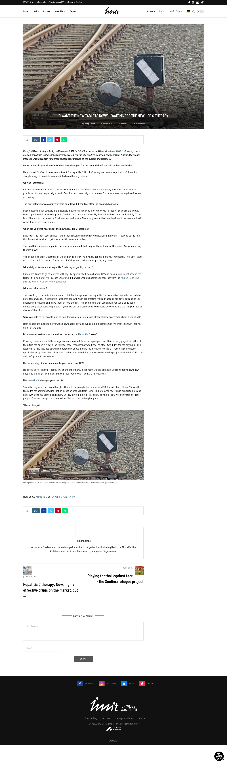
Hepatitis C (115, 151)
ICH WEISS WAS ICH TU (63, 496)
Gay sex (46, 11)
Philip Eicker (90, 123)
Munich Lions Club (130, 277)
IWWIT (26, 2)
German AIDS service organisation (67, 2)
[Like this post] (37, 139)
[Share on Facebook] (43, 139)
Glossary (151, 11)
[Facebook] (189, 2)
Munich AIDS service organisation (49, 281)
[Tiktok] (202, 2)
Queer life (59, 11)
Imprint (142, 718)
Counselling (90, 718)
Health (36, 11)
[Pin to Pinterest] (57, 139)
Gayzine (73, 11)
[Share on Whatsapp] (64, 139)
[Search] (193, 11)
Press (161, 11)
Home (25, 11)
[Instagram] (193, 2)
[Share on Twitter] (50, 139)
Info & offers (174, 11)
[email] (197, 2)
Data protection (124, 718)
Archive (106, 718)
